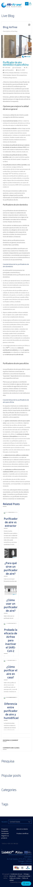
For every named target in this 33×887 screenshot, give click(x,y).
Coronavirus (23, 72)
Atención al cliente (22, 829)
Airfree (6, 72)
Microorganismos (22, 75)
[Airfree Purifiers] (11, 3)
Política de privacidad (24, 876)
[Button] (27, 3)
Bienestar (17, 72)
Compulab (21, 882)
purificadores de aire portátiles (13, 290)
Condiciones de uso (16, 874)
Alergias (11, 72)
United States (15, 822)
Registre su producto (5, 837)
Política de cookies (15, 878)
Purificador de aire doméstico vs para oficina (15, 63)
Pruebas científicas (22, 833)
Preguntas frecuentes (4, 830)
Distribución (5, 833)
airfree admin (10, 70)
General (14, 75)
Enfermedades (7, 75)
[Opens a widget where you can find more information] (26, 883)
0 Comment (17, 67)
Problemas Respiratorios (10, 77)
